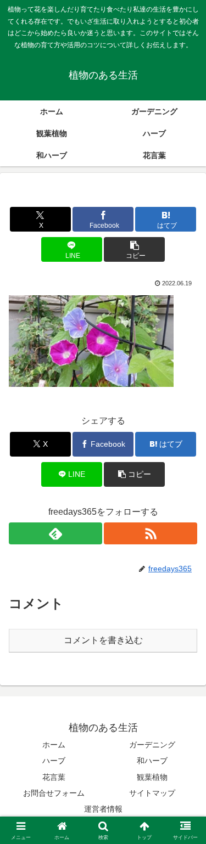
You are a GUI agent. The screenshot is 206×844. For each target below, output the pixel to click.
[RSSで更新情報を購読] (150, 533)
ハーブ (53, 760)
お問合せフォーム (54, 793)
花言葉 (53, 777)
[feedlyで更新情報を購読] (55, 533)
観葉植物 (152, 777)
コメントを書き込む (103, 640)
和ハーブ (152, 760)
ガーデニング (152, 744)
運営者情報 (103, 808)
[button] (134, 249)
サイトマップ (152, 793)
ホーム (53, 744)
